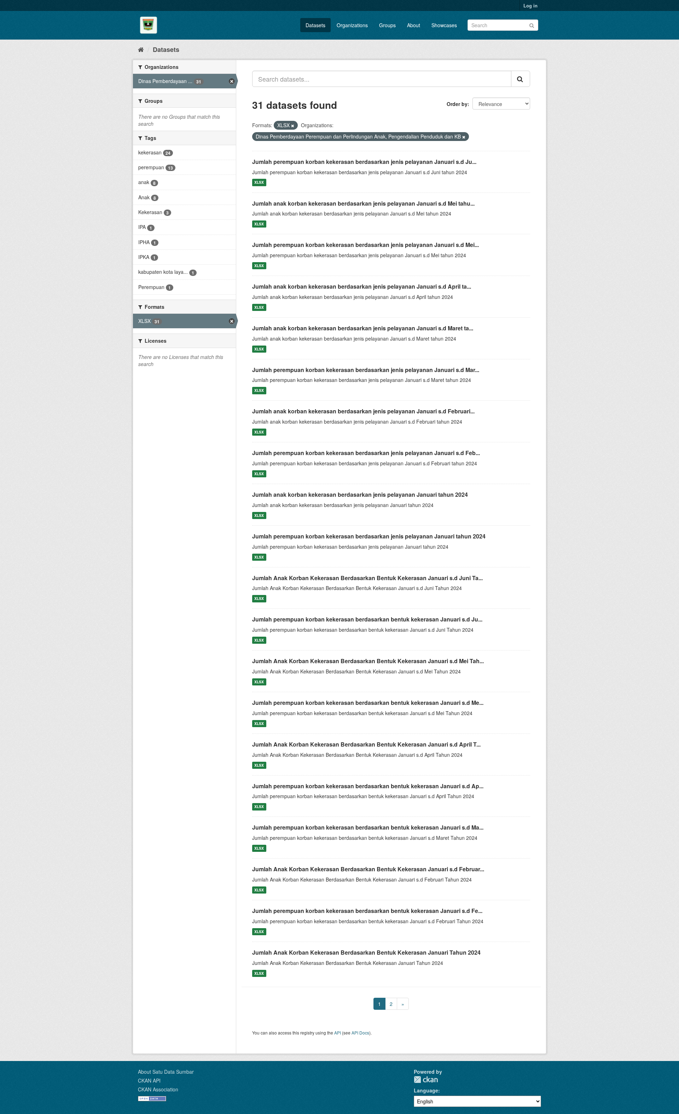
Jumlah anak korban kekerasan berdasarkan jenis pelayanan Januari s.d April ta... (361, 286)
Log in (530, 5)
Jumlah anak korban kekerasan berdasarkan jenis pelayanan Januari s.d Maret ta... (362, 328)
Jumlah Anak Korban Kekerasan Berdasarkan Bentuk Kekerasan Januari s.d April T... (366, 744)
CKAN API (149, 1080)
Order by (457, 103)
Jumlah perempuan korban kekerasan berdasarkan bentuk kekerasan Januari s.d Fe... (367, 911)
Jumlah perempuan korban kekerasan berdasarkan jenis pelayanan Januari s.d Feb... (366, 453)
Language (426, 1090)
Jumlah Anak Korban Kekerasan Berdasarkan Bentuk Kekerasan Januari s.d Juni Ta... (367, 578)
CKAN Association (158, 1089)
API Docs (360, 1033)
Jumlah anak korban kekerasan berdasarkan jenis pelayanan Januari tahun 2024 (360, 494)
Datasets (315, 25)
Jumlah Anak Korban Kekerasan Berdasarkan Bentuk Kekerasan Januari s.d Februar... (368, 869)
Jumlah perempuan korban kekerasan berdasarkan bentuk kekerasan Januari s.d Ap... (367, 786)
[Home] (141, 49)
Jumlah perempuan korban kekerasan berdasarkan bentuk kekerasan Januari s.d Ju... (367, 619)
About (413, 25)
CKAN (426, 1079)
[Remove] (292, 125)
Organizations (352, 25)
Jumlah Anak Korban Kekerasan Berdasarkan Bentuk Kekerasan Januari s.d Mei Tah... (368, 661)
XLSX (259, 182)
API (337, 1033)
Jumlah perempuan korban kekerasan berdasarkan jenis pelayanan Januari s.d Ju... (364, 162)
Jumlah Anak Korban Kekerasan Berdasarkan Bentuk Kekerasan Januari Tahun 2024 (366, 952)
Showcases (444, 25)
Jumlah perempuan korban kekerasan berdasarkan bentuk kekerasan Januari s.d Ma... (367, 827)
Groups (387, 25)
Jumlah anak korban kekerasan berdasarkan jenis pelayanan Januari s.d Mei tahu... (363, 203)
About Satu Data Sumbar (166, 1071)
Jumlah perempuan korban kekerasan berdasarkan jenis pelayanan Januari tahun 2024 (369, 536)
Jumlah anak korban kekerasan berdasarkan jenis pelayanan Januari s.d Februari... (363, 411)
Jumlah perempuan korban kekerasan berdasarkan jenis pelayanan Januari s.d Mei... (365, 245)
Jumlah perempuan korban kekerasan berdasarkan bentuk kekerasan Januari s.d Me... (367, 703)
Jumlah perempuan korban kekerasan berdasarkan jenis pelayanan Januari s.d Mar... (365, 370)
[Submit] (532, 25)
